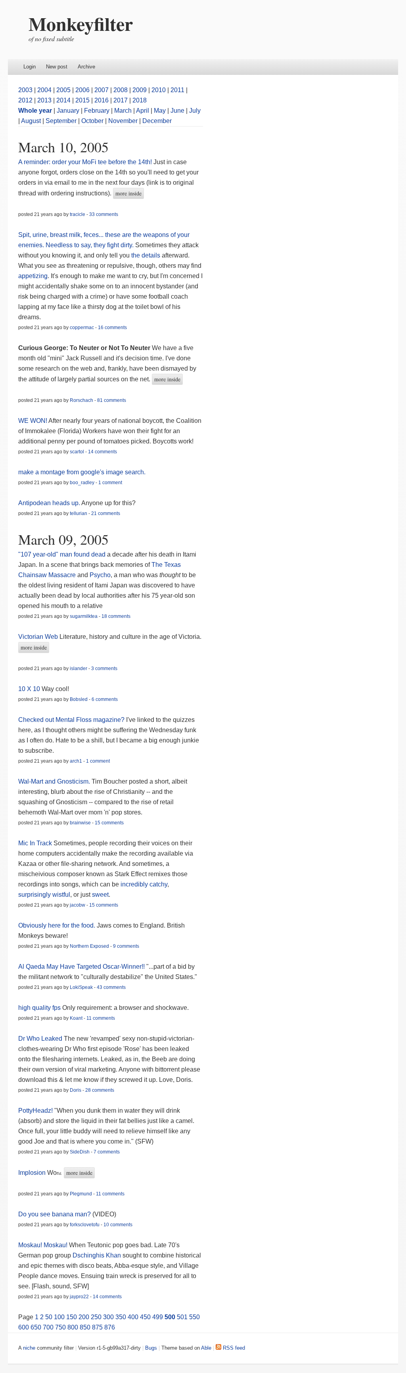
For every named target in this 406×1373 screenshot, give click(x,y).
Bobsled (79, 699)
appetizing (33, 276)
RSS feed (233, 1348)
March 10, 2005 (63, 146)
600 (23, 1327)
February (96, 110)
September (61, 120)
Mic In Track (35, 843)
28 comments (99, 1090)
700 (48, 1327)
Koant (76, 1018)
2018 (139, 100)
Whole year (35, 110)
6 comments (105, 699)
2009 (139, 90)
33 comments (103, 214)
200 (84, 1317)
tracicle (77, 214)
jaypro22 (79, 1296)
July (195, 110)
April (142, 110)
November (123, 120)
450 (145, 1317)
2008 (120, 90)
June (177, 110)
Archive (86, 67)
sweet (100, 894)
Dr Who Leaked (40, 1038)
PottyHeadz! (35, 1110)
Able (206, 1348)
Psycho (100, 575)
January (68, 110)
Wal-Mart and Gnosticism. (54, 781)
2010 (158, 90)
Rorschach (81, 400)
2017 (120, 100)
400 (133, 1317)
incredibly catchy (144, 884)
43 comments (111, 987)
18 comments (116, 616)
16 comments (112, 327)
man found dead (83, 554)
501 (182, 1317)
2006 (82, 90)
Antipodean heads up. (49, 503)
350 (120, 1317)
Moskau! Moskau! (42, 1245)
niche (29, 1348)
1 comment (110, 482)
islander (78, 668)
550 (194, 1317)
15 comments (109, 823)
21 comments (105, 513)
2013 (44, 100)
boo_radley (82, 482)
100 (59, 1317)
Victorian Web (38, 636)
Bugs (151, 1348)
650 (36, 1327)
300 (108, 1317)
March (123, 110)
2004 (44, 90)
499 (157, 1317)
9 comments (126, 946)
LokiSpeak (81, 987)
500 (170, 1317)
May (160, 110)
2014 (63, 100)
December (157, 120)
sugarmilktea (84, 616)
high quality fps (39, 1007)
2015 (82, 100)
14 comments (102, 452)
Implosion (32, 1172)
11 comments (100, 1018)
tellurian (78, 513)
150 (71, 1317)
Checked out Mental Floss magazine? (71, 719)
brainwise (80, 823)
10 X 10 (29, 689)
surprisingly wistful (44, 894)
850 (85, 1327)
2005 (63, 90)
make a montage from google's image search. (82, 472)
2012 (25, 100)
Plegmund (81, 1194)
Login (29, 67)
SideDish (80, 1152)
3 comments (104, 668)
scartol (77, 452)
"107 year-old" (38, 554)
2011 (177, 90)
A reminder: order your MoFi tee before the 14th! (85, 162)
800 (72, 1327)
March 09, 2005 (63, 539)
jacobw (77, 905)
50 (48, 1317)
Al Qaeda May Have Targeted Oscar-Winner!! (81, 966)
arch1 (76, 761)
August (31, 120)
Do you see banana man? (54, 1214)
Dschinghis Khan (98, 1255)
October (92, 120)
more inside (128, 193)
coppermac (82, 327)
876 (109, 1327)
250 (96, 1317)
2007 (101, 90)
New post (56, 67)
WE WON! (32, 420)
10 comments (117, 1224)
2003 (25, 90)
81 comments (111, 400)
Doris (75, 1090)
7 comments (107, 1152)
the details (145, 255)
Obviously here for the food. (56, 925)
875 (97, 1327)
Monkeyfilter (81, 23)
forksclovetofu (85, 1224)
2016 (101, 100)
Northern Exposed (89, 946)
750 (60, 1327)
